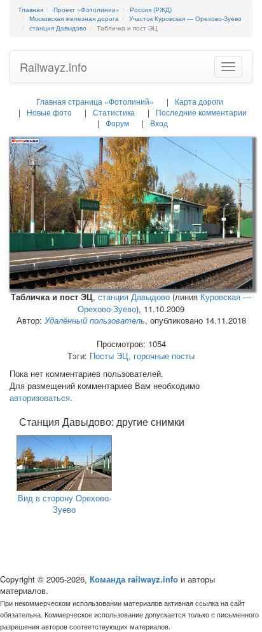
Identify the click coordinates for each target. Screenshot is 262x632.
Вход (159, 122)
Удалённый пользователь (95, 320)
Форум (117, 122)
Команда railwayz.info (134, 579)
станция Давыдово (134, 297)
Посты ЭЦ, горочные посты (142, 356)
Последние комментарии (201, 112)
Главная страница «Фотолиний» (95, 101)
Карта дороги (199, 101)
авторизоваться (40, 398)
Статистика (114, 112)
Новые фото (49, 112)
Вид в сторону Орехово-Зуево (64, 504)
